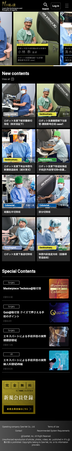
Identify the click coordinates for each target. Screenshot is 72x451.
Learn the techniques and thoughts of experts (12, 9)
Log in (55, 6)
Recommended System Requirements (53, 431)
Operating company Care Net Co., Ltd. (18, 427)
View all (6, 79)
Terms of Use (53, 427)
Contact (18, 431)
